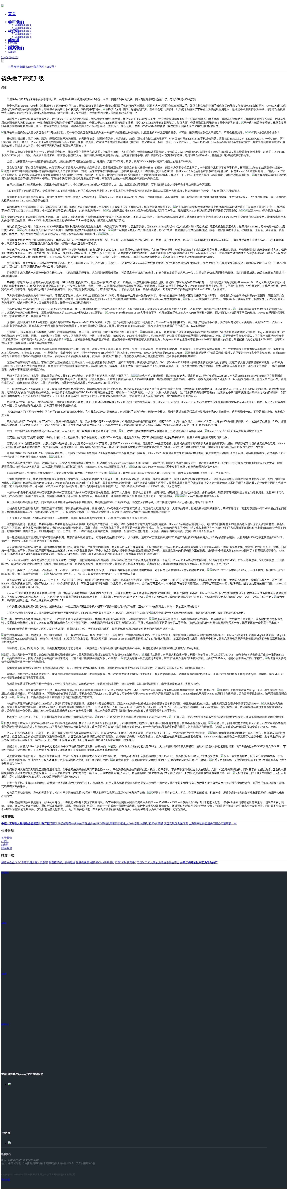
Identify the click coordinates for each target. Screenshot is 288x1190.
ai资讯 (13, 31)
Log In (4, 57)
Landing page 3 (23, 30)
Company (13, 45)
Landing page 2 (23, 27)
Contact (12, 51)
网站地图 (5, 1179)
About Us (13, 39)
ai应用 (3, 974)
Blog (10, 48)
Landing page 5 (23, 36)
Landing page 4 (23, 33)
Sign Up (13, 57)
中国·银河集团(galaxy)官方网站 (26, 66)
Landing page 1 (23, 24)
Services (12, 42)
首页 (12, 13)
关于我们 (16, 22)
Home (11, 21)
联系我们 (16, 48)
